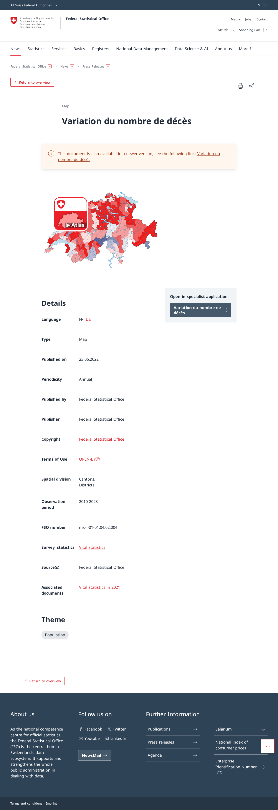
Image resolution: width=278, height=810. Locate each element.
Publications (159, 729)
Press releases (161, 742)
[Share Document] (251, 86)
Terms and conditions (26, 803)
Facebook (93, 729)
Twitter (119, 729)
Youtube (92, 738)
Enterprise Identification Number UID (236, 766)
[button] (15, 49)
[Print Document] (240, 86)
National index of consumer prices (231, 744)
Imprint (51, 803)
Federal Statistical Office (87, 18)
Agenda (155, 755)
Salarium (223, 729)
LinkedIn (118, 738)
